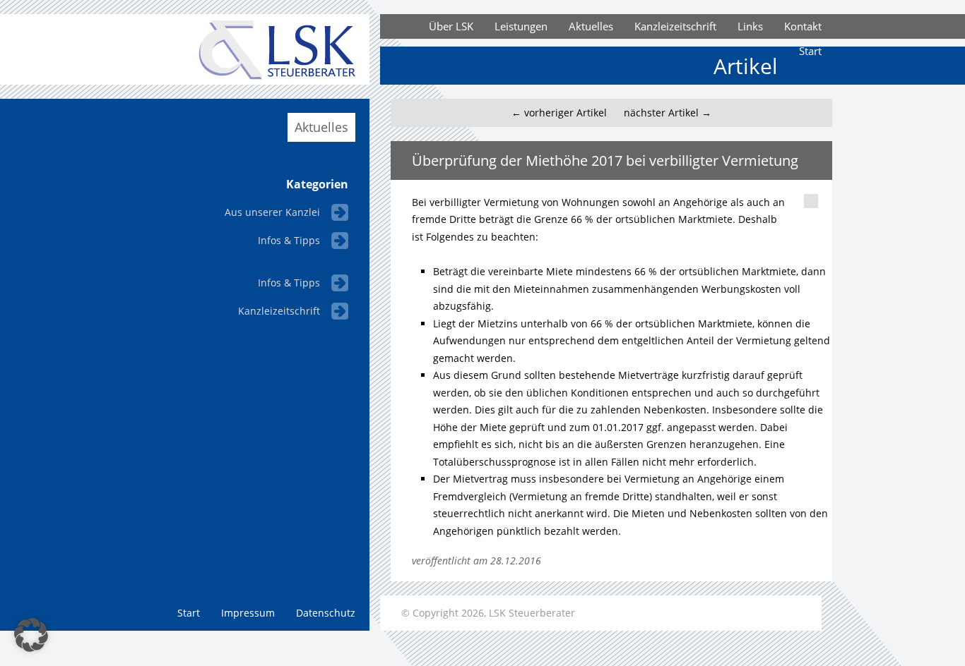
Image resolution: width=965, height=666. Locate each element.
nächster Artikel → (667, 112)
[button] (31, 635)
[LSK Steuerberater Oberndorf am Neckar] (256, 80)
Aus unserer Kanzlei (272, 212)
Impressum (248, 612)
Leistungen (521, 26)
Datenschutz (325, 612)
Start (810, 51)
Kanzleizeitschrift (675, 26)
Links (750, 26)
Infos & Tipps (289, 240)
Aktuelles (591, 26)
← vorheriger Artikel (559, 112)
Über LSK (451, 26)
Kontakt (803, 26)
